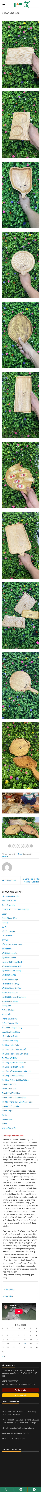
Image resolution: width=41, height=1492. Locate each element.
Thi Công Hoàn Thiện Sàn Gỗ (14, 1049)
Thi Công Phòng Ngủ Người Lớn (15, 1080)
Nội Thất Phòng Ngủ (10, 980)
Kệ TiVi (5, 940)
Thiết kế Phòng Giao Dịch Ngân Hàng (17, 1102)
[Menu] (4, 4)
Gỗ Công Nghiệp (8, 931)
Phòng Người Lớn (9, 1019)
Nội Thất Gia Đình (9, 958)
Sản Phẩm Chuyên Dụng (12, 1028)
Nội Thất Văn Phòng (10, 1001)
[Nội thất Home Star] (34, 1489)
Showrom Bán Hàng (10, 1041)
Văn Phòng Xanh (9, 880)
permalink (5, 856)
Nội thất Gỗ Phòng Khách (12, 962)
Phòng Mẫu (6, 1014)
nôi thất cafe (7, 949)
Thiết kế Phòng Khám (10, 1106)
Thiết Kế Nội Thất (9, 1084)
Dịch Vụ (5, 923)
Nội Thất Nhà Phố (9, 975)
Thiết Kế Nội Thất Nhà (11, 1093)
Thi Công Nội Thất (9, 1058)
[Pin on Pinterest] (27, 846)
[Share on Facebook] (14, 846)
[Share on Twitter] (18, 846)
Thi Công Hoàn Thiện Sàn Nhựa (15, 1054)
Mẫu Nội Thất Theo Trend (12, 944)
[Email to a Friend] (22, 846)
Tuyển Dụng (7, 1119)
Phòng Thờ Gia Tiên (10, 1023)
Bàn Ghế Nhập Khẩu (10, 896)
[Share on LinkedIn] (31, 846)
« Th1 (4, 1356)
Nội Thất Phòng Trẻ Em (11, 988)
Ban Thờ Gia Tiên (9, 901)
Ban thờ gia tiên (8, 905)
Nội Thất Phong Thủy (10, 984)
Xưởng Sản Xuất (8, 1128)
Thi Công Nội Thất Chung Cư (14, 1063)
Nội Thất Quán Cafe (10, 993)
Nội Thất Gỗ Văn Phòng (11, 971)
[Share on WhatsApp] (10, 846)
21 (25, 1343)
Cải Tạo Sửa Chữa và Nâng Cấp (15, 909)
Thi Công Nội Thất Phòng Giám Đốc (16, 1071)
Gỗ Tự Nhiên (7, 936)
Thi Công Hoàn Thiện (10, 1045)
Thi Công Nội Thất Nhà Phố (13, 1067)
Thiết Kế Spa (7, 1111)
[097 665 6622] (7, 1489)
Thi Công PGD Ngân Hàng (12, 1076)
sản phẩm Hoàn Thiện (11, 1032)
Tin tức (4, 1115)
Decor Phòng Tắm (9, 918)
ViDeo (4, 1124)
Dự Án (4, 927)
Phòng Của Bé (8, 1010)
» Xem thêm (9, 1289)
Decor (20, 854)
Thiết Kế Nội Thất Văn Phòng (14, 1098)
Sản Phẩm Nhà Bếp (10, 1036)
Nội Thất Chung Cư (10, 953)
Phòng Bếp (6, 1006)
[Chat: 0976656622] (20, 1489)
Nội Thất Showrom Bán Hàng (14, 997)
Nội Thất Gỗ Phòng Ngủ (11, 966)
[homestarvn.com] (22, 4)
